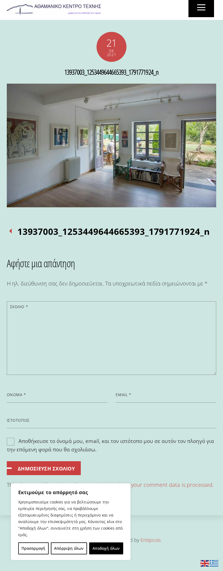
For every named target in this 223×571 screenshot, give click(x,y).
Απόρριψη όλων (69, 548)
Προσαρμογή (33, 548)
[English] (205, 562)
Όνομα (16, 394)
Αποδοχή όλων (106, 548)
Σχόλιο (19, 306)
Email (123, 394)
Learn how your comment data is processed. (159, 484)
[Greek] (214, 562)
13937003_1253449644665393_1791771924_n (111, 72)
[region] (71, 521)
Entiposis (151, 540)
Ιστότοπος (18, 420)
